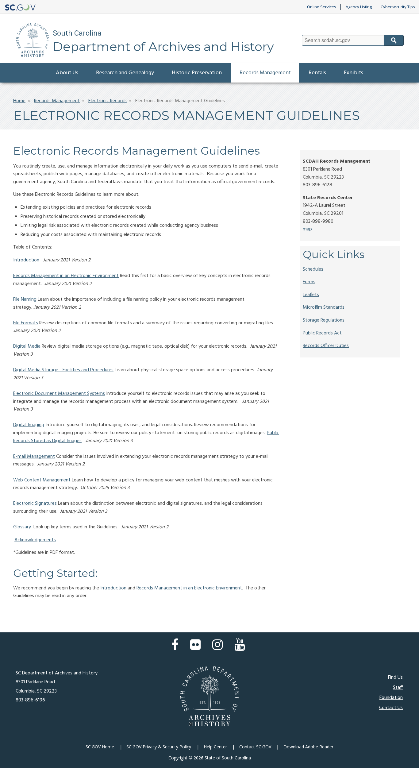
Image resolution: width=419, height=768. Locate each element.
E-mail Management (34, 457)
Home (19, 101)
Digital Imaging (28, 425)
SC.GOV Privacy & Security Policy (158, 747)
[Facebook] (176, 648)
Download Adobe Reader (308, 747)
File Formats (25, 323)
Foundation (391, 698)
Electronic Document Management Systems (59, 394)
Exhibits (353, 72)
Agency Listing (359, 7)
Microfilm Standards (323, 307)
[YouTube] (241, 648)
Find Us (395, 677)
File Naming (25, 299)
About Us (67, 72)
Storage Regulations (323, 320)
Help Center (215, 747)
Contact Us (391, 708)
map (307, 229)
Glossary (22, 527)
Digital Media (26, 346)
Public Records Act (322, 333)
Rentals (317, 72)
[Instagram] (219, 648)
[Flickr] (196, 648)
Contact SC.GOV (255, 747)
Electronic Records (107, 101)
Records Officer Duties (326, 346)
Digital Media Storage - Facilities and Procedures (63, 370)
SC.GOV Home (100, 747)
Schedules (313, 269)
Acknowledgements (35, 540)
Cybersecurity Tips (398, 7)
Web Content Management (42, 480)
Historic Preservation (197, 72)
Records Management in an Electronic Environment (66, 276)
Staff (398, 688)
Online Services (321, 7)
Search (394, 40)
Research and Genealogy (125, 72)
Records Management (265, 72)
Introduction (26, 260)
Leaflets (311, 295)
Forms (309, 282)
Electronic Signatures (35, 503)
